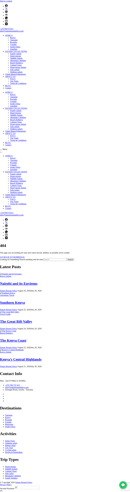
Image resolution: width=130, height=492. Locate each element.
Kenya (12, 38)
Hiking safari (10, 445)
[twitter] (6, 9)
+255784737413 (6, 29)
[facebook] (6, 6)
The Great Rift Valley (16, 321)
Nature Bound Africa (23, 482)
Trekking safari (11, 443)
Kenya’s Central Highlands (21, 359)
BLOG (8, 86)
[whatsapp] (6, 18)
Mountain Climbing (18, 60)
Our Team (14, 81)
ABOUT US (10, 76)
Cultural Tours (16, 65)
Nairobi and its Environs (18, 283)
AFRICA (9, 35)
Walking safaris (16, 72)
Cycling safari (10, 450)
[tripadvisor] (6, 15)
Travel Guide (5, 314)
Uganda (13, 44)
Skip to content (6, 1)
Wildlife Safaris (16, 58)
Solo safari (9, 473)
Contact (8, 88)
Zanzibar (13, 49)
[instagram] (6, 21)
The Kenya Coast (13, 340)
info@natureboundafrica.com (11, 31)
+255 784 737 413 (12, 385)
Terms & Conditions (18, 83)
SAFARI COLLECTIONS (16, 51)
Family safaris (15, 54)
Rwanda (13, 42)
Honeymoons (15, 56)
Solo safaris (14, 70)
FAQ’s (12, 79)
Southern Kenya (12, 302)
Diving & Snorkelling (13, 452)
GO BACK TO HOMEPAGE (12, 257)
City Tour (9, 448)
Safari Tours (10, 441)
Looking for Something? (10, 259)
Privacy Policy (6, 485)
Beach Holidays (16, 63)
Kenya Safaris (5, 276)
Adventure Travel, (7, 295)
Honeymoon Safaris (18, 67)
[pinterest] (6, 12)
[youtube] (6, 24)
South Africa (15, 47)
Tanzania (13, 40)
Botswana (9, 424)
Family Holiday (11, 478)
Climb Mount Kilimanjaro (15, 74)
